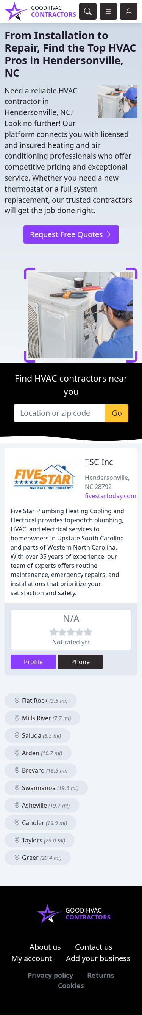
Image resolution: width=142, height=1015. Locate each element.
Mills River (45, 718)
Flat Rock (43, 700)
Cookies (71, 985)
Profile (33, 662)
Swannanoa (49, 788)
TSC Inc (99, 461)
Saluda (40, 735)
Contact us (93, 947)
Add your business (98, 958)
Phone (80, 662)
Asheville (45, 805)
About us (45, 947)
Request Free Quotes (67, 234)
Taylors (42, 840)
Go (117, 413)
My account (31, 958)
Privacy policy (50, 975)
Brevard (43, 770)
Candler (43, 823)
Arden (41, 753)
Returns (100, 975)
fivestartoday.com (110, 496)
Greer (40, 857)
